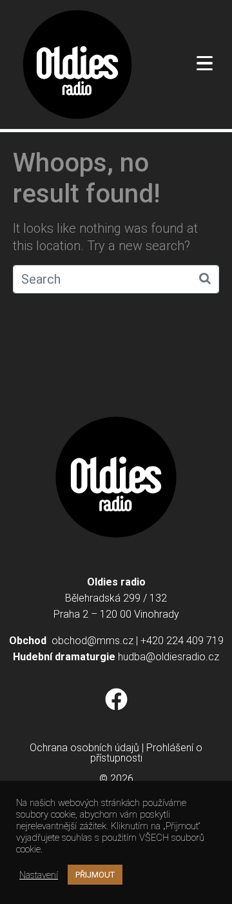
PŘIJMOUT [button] (95, 874)
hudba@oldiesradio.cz (168, 657)
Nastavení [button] (38, 875)
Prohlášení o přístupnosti (146, 753)
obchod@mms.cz (92, 640)
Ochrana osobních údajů (84, 748)
